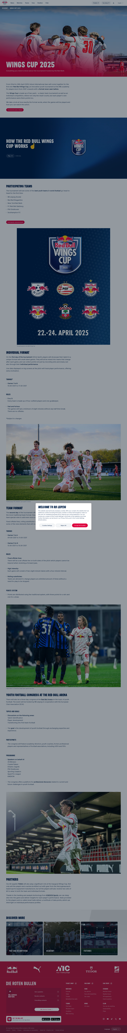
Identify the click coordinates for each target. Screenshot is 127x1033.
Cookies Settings (47, 525)
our (60, 518)
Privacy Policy (65, 518)
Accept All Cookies (80, 525)
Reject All (63, 525)
